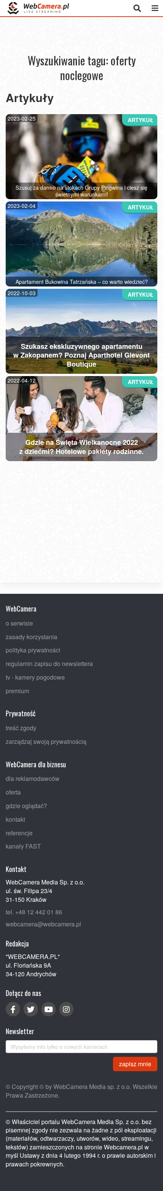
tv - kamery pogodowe (35, 677)
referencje (19, 833)
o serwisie (19, 623)
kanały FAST (23, 846)
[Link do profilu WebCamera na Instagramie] (66, 1009)
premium (17, 690)
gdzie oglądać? (26, 805)
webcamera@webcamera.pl (43, 924)
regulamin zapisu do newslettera (49, 663)
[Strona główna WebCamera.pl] (38, 8)
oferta (13, 792)
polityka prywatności (33, 650)
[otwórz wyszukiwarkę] (137, 8)
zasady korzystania (31, 636)
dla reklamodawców (33, 778)
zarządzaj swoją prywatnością (46, 741)
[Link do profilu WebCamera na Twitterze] (31, 1009)
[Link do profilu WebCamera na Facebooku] (13, 1009)
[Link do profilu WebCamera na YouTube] (48, 1009)
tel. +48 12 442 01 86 (34, 912)
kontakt (15, 819)
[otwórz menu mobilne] (155, 8)
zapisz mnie (135, 1063)
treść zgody (21, 727)
